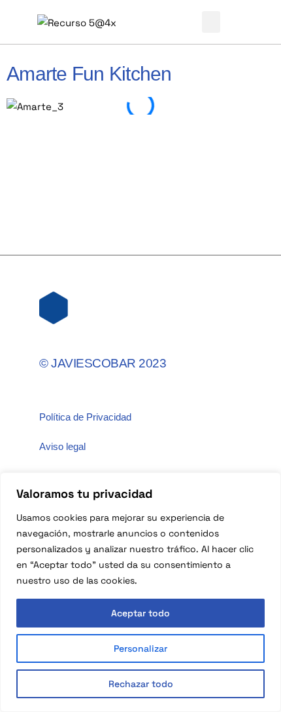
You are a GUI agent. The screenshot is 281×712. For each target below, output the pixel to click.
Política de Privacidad (85, 416)
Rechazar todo (140, 684)
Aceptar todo (140, 613)
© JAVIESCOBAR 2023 (102, 363)
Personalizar (140, 648)
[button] (211, 22)
